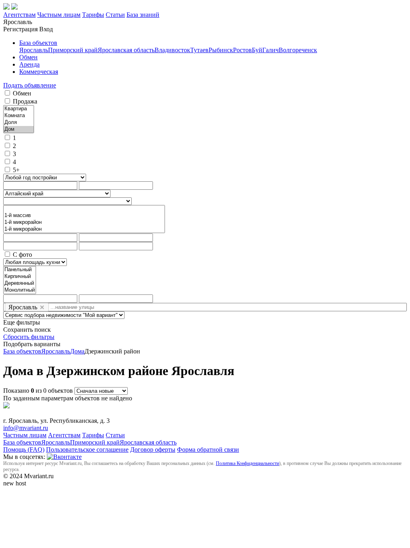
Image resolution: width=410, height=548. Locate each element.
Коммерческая (38, 71)
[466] (84, 208)
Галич (270, 50)
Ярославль (33, 50)
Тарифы (93, 14)
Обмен (28, 57)
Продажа (25, 101)
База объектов (38, 42)
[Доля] (19, 122)
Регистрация (20, 29)
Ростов (242, 50)
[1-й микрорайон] (84, 222)
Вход (46, 29)
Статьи (115, 14)
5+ (16, 169)
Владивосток (172, 50)
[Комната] (19, 115)
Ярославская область (126, 50)
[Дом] (19, 129)
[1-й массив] (84, 215)
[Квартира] (19, 109)
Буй (257, 50)
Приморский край (73, 50)
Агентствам (19, 14)
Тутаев (199, 50)
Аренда (29, 64)
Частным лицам (58, 14)
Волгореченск (298, 50)
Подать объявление (29, 85)
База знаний (143, 14)
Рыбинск (221, 50)
